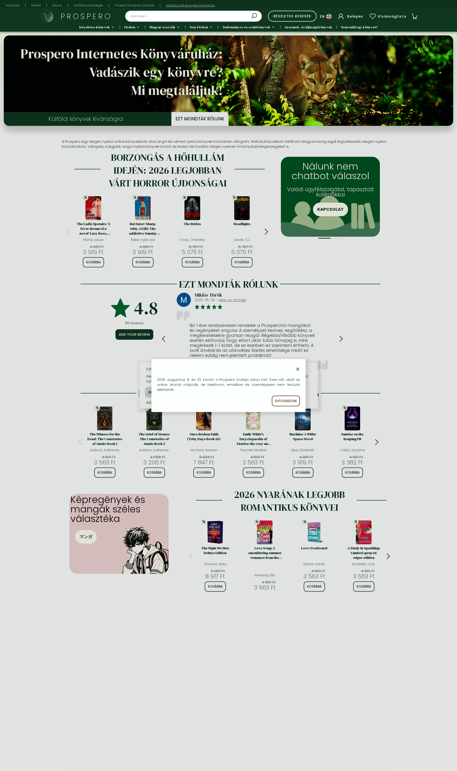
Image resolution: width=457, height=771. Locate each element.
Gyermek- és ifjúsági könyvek (308, 27)
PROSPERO (86, 16)
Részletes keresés (292, 16)
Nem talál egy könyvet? (359, 27)
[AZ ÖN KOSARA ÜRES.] (414, 16)
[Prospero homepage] (47, 16)
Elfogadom (286, 400)
